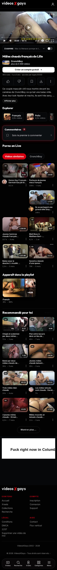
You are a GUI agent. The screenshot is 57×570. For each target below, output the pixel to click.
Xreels (5, 504)
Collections (7, 508)
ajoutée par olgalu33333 (32, 75)
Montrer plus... (28, 429)
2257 (4, 529)
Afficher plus (10, 101)
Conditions (7, 521)
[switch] (50, 48)
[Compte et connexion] (52, 4)
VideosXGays (19, 553)
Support (34, 508)
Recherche (7, 511)
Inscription (35, 500)
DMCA (5, 525)
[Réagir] (42, 40)
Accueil (5, 500)
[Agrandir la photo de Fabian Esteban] (31, 208)
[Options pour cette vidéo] (26, 185)
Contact (34, 521)
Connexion (35, 504)
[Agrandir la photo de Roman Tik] (4, 182)
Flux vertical (36, 525)
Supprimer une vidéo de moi (14, 534)
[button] (8, 81)
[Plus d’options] (51, 81)
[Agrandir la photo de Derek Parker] (31, 389)
